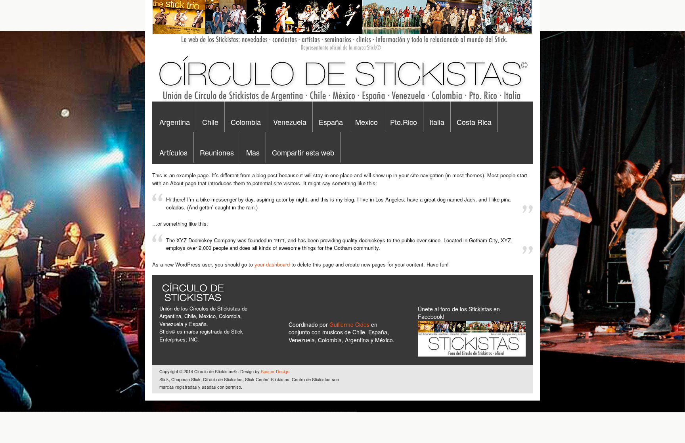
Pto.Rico (403, 122)
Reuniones (217, 152)
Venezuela (289, 122)
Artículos (173, 152)
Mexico (366, 122)
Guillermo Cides (350, 324)
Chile (210, 122)
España (331, 122)
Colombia (246, 122)
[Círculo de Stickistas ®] (342, 99)
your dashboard (272, 264)
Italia (436, 122)
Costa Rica (474, 122)
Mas (253, 152)
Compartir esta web (303, 152)
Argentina (174, 122)
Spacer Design (275, 371)
